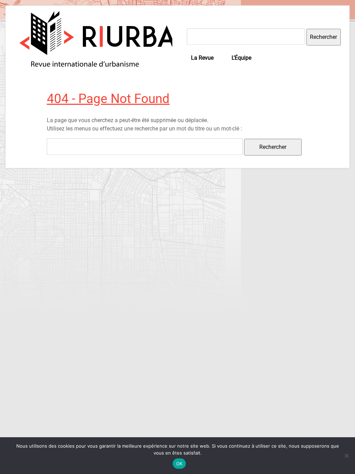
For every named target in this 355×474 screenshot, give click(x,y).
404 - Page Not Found (108, 98)
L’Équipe (241, 57)
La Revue (202, 57)
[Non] (346, 455)
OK (179, 463)
